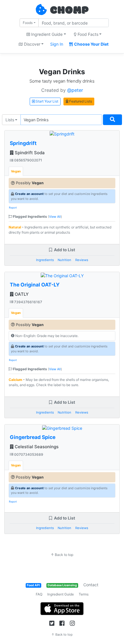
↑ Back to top (62, 554)
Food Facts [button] (87, 34)
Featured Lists (80, 101)
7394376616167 (27, 302)
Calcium (15, 379)
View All (55, 217)
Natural (15, 227)
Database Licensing (62, 585)
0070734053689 (28, 454)
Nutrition (64, 260)
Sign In (56, 44)
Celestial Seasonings (36, 446)
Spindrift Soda (29, 152)
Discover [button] (31, 44)
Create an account (29, 194)
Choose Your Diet (90, 44)
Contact (90, 584)
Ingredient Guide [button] (46, 34)
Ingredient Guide (60, 594)
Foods (28, 23)
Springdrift (23, 143)
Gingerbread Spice (32, 437)
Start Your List (46, 101)
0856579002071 (27, 160)
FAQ (39, 594)
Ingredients (45, 260)
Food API (33, 585)
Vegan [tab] (16, 171)
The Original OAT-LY (35, 285)
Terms (84, 594)
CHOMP (69, 10)
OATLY (21, 294)
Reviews (81, 260)
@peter (75, 90)
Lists (9, 119)
